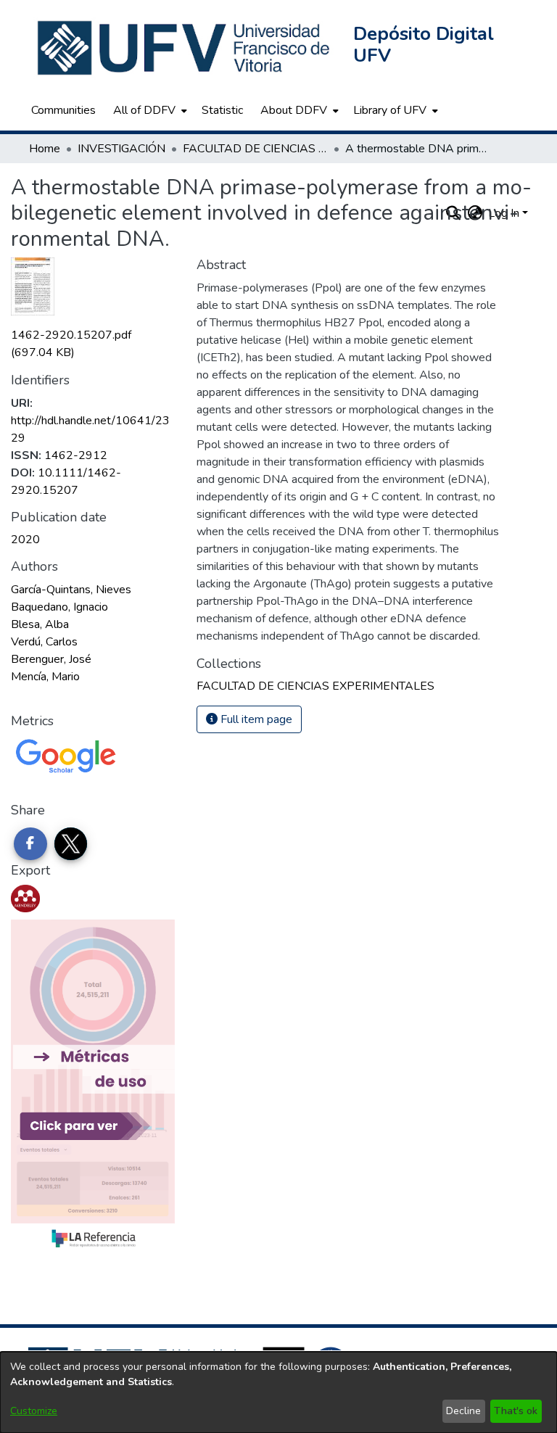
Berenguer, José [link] (51, 659)
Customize (33, 1411)
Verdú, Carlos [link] (44, 642)
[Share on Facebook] (30, 844)
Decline (463, 1411)
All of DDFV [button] (144, 110)
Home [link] (44, 149)
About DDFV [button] (293, 110)
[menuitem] (148, 110)
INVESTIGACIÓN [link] (121, 149)
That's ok (515, 1411)
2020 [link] (25, 540)
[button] (185, 48)
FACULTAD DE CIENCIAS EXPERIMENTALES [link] (255, 149)
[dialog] (278, 1392)
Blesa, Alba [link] (40, 624)
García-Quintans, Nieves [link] (71, 590)
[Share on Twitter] (71, 844)
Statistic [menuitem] (222, 110)
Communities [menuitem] (63, 110)
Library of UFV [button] (389, 110)
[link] (315, 686)
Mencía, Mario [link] (45, 677)
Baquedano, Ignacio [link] (59, 607)
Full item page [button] (255, 719)
